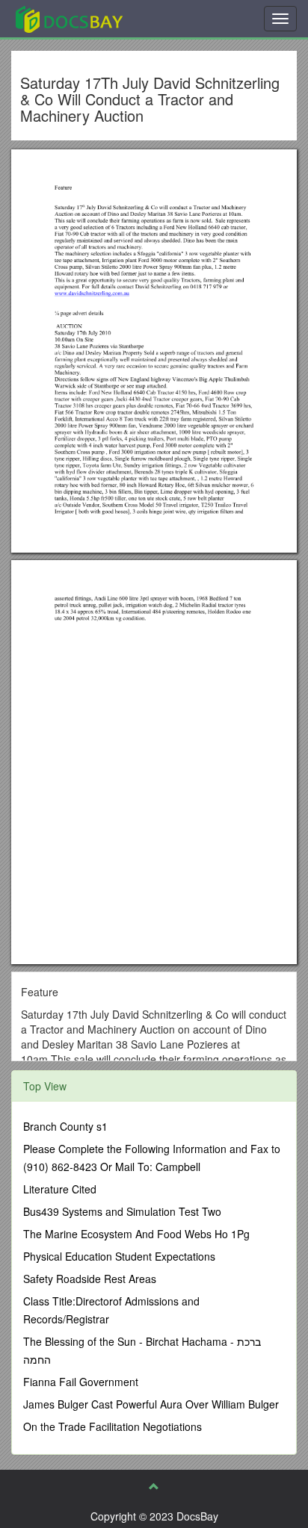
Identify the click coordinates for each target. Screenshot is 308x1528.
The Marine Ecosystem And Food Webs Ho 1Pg (136, 1233)
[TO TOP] (154, 1486)
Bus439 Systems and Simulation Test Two (122, 1211)
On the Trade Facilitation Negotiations (112, 1426)
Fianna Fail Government (80, 1381)
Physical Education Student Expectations (119, 1256)
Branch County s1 (65, 1126)
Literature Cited (59, 1188)
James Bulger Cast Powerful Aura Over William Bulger (151, 1404)
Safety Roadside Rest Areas (89, 1278)
